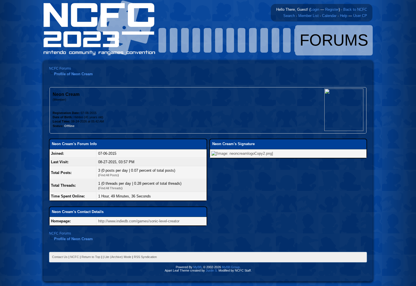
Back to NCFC (355, 9)
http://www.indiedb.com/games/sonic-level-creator (138, 221)
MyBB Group (231, 267)
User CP (360, 16)
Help (343, 16)
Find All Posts (108, 175)
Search (289, 16)
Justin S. (212, 270)
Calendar (329, 16)
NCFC (74, 257)
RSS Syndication (145, 257)
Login (314, 9)
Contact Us (60, 257)
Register (332, 9)
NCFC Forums (60, 68)
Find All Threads (110, 188)
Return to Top (91, 257)
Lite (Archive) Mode (117, 257)
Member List (308, 16)
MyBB (197, 267)
